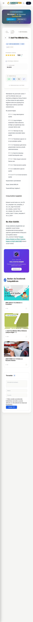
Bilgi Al (15, 269)
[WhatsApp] (9, 79)
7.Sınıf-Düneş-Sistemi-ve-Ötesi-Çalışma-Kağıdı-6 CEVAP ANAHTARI (16, 239)
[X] (19, 79)
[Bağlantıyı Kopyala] (24, 79)
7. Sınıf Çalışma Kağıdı (13, 32)
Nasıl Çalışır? (21, 19)
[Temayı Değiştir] (23, 3)
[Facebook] (14, 79)
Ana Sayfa (7, 32)
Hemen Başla (11, 19)
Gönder (10, 407)
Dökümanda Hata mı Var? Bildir (17, 85)
